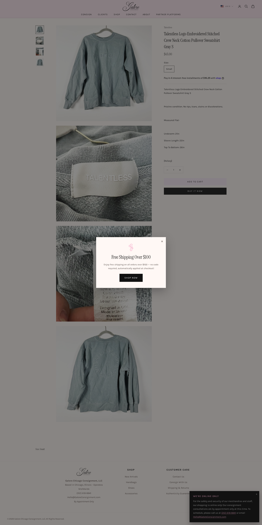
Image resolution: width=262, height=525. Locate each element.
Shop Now (131, 278)
